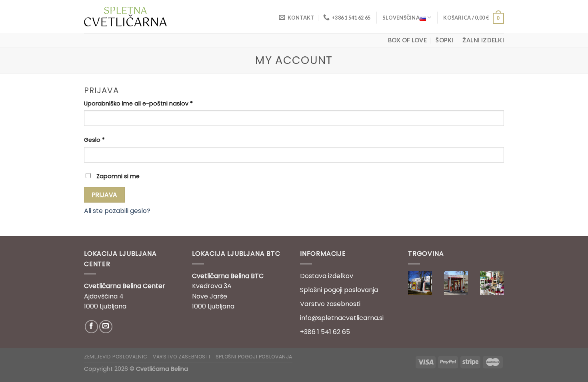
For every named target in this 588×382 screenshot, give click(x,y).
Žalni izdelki (483, 40)
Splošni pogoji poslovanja (339, 289)
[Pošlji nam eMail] (105, 326)
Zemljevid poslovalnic (116, 356)
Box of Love (407, 40)
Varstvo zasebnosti (330, 303)
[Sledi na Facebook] (91, 326)
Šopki (444, 40)
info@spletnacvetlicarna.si (342, 317)
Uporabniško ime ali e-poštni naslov (138, 103)
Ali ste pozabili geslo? (117, 210)
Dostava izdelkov (326, 276)
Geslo (94, 140)
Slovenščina (401, 17)
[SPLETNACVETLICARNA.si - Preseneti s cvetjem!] (125, 16)
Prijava (104, 195)
